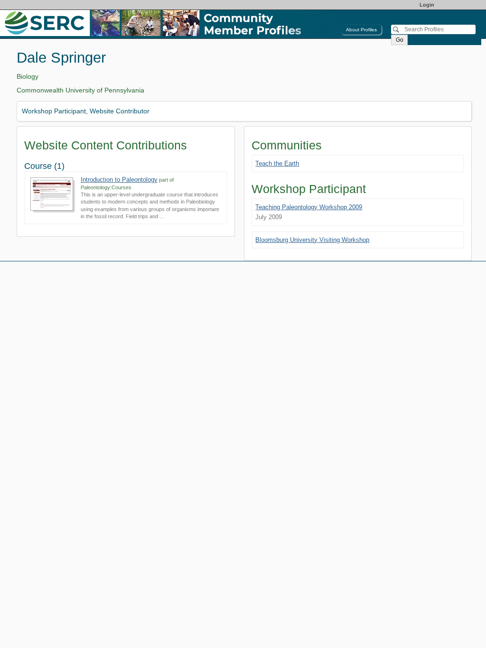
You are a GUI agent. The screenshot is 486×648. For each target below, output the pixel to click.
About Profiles (361, 29)
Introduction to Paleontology (119, 179)
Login (427, 5)
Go (399, 40)
